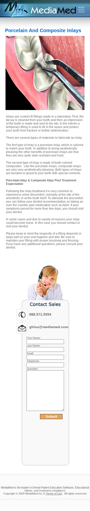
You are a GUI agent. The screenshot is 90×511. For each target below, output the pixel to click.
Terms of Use (54, 493)
